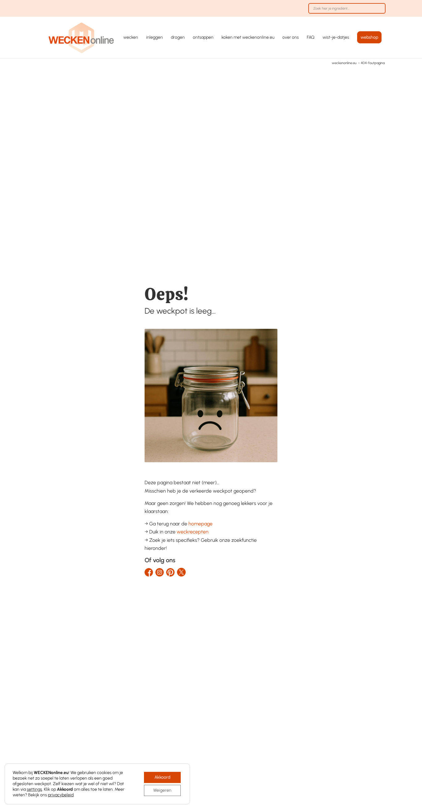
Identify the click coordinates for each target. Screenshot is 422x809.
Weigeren (162, 790)
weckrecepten (193, 532)
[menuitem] (345, 11)
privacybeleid (61, 795)
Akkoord (162, 777)
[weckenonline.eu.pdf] (81, 37)
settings (34, 789)
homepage (200, 524)
